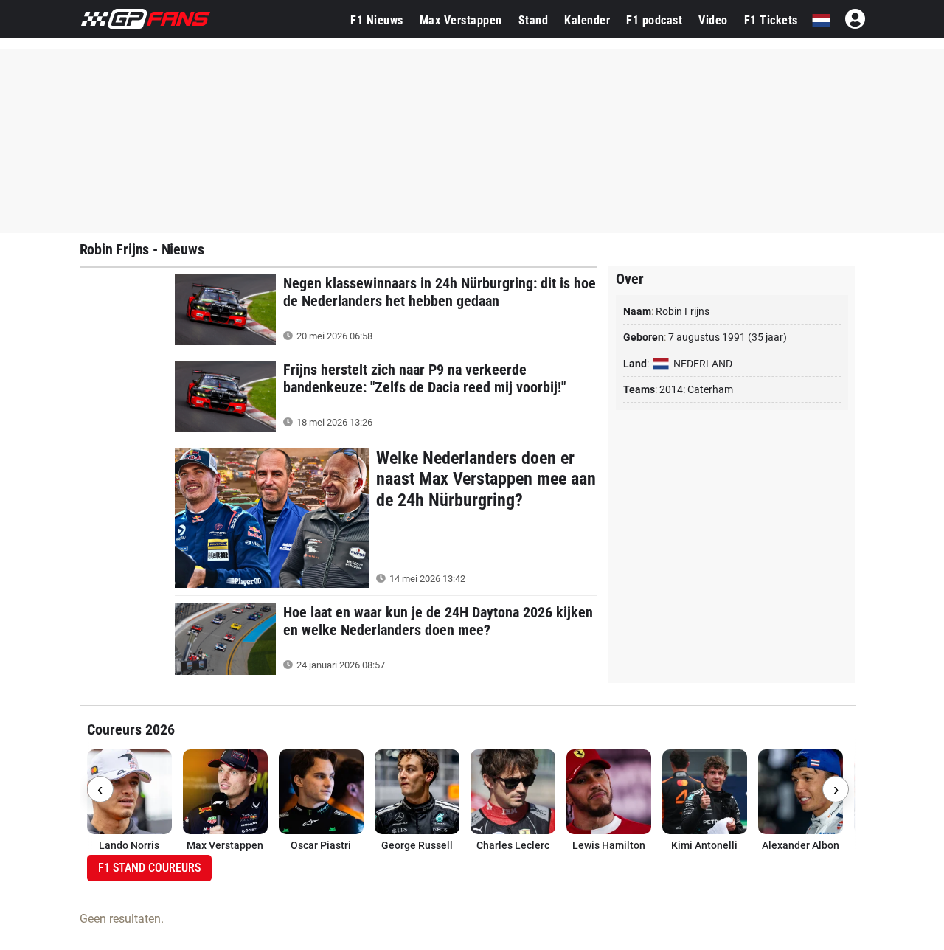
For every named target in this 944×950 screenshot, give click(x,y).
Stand (533, 20)
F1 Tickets (771, 20)
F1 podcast (654, 20)
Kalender (587, 20)
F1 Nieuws (376, 20)
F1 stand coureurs (149, 868)
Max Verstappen (461, 20)
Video (713, 20)
